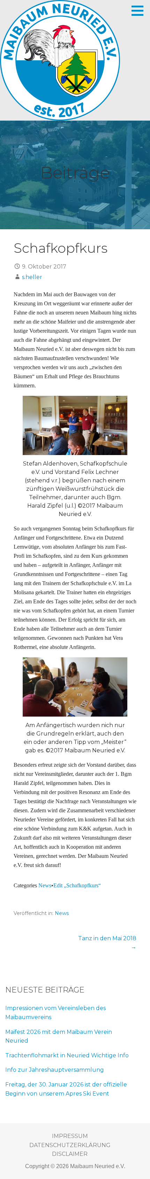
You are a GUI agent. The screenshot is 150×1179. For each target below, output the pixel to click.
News (44, 885)
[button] (140, 10)
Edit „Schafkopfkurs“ (77, 885)
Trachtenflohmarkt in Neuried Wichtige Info (67, 1055)
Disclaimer (70, 1154)
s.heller (32, 277)
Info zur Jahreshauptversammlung (54, 1069)
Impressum (70, 1136)
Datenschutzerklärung (70, 1145)
